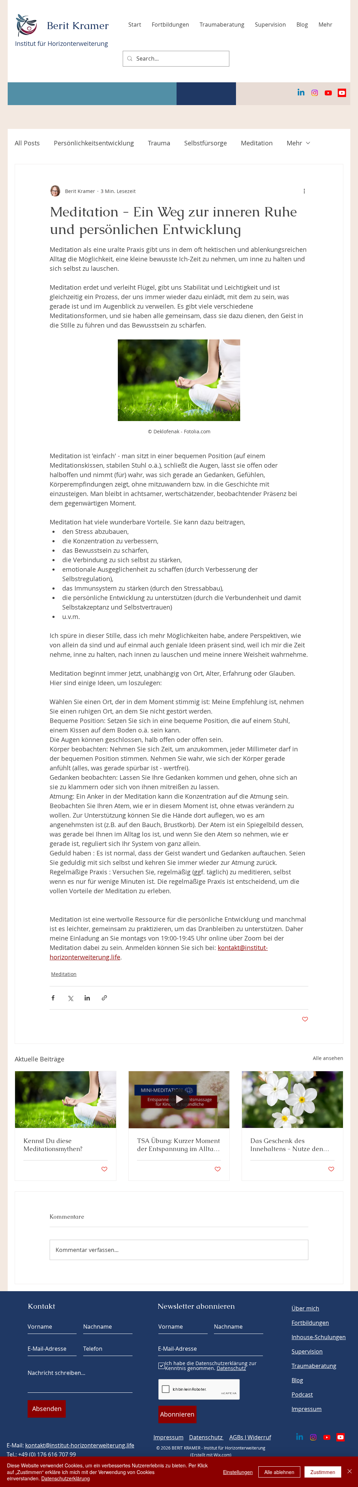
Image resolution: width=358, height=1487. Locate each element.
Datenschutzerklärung (65, 1478)
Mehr (294, 143)
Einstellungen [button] (238, 1471)
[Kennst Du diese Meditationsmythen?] (65, 1099)
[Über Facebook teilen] (53, 997)
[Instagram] (314, 93)
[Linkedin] (301, 93)
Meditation (257, 143)
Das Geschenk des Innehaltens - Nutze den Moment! (286, 1145)
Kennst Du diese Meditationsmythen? (53, 1145)
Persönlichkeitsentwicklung (94, 143)
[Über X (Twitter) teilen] (70, 997)
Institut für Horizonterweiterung (61, 43)
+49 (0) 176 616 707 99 (47, 1454)
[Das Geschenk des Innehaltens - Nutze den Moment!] (292, 1099)
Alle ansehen (328, 1058)
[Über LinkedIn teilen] (87, 997)
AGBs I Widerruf (250, 1437)
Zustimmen (322, 1471)
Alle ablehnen (279, 1471)
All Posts (27, 143)
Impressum (168, 1437)
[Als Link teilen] (104, 997)
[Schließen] (349, 1471)
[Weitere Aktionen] (304, 191)
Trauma (159, 143)
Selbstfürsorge (205, 143)
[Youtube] (328, 93)
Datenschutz (206, 1437)
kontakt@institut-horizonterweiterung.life (79, 1445)
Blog (297, 1380)
